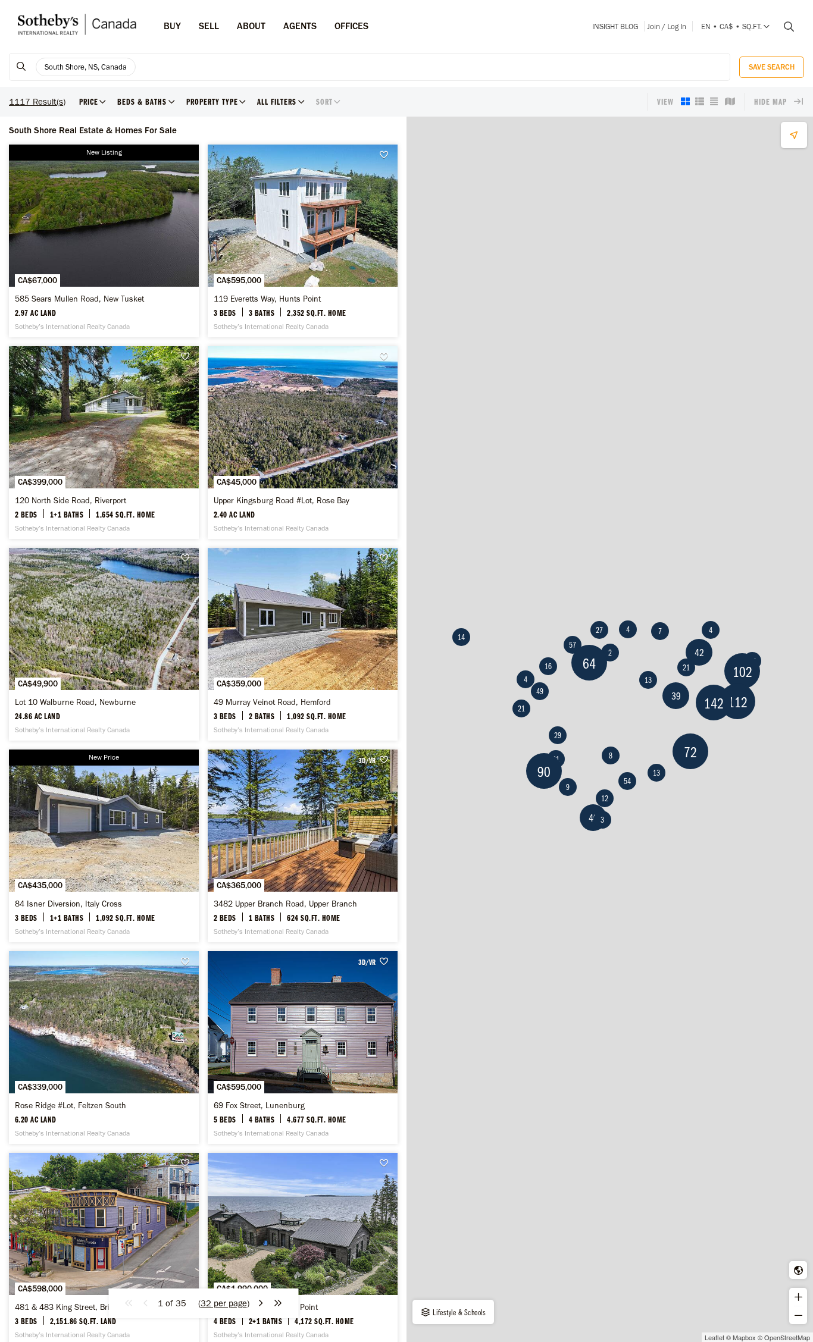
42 (699, 652)
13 (648, 680)
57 (572, 644)
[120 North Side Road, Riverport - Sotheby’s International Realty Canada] (104, 442)
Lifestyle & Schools (458, 1312)
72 (690, 751)
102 (742, 671)
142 (714, 703)
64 (589, 663)
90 (544, 771)
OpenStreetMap (787, 1337)
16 (548, 666)
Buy (172, 26)
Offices (351, 26)
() (223, 1303)
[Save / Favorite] (387, 155)
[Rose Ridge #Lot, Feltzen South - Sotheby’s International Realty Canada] (104, 1047)
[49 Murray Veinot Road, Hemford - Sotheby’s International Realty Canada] (303, 644)
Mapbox (744, 1337)
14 (461, 637)
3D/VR (367, 760)
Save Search (772, 66)
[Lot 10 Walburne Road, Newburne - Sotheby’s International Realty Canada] (104, 644)
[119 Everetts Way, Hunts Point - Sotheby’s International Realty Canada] (303, 241)
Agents (300, 26)
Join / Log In (666, 26)
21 (521, 708)
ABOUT (251, 26)
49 (539, 691)
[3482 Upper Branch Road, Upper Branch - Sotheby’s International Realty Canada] (303, 846)
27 (599, 630)
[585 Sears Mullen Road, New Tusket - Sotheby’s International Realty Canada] (104, 241)
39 (676, 696)
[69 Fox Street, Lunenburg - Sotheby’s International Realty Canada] (303, 1047)
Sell (209, 26)
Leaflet (714, 1337)
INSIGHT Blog (615, 26)
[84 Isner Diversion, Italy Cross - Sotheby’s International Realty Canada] (104, 846)
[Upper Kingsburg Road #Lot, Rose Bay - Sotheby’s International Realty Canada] (303, 442)
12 (604, 798)
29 (557, 735)
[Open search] (784, 26)
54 (627, 781)
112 (738, 701)
